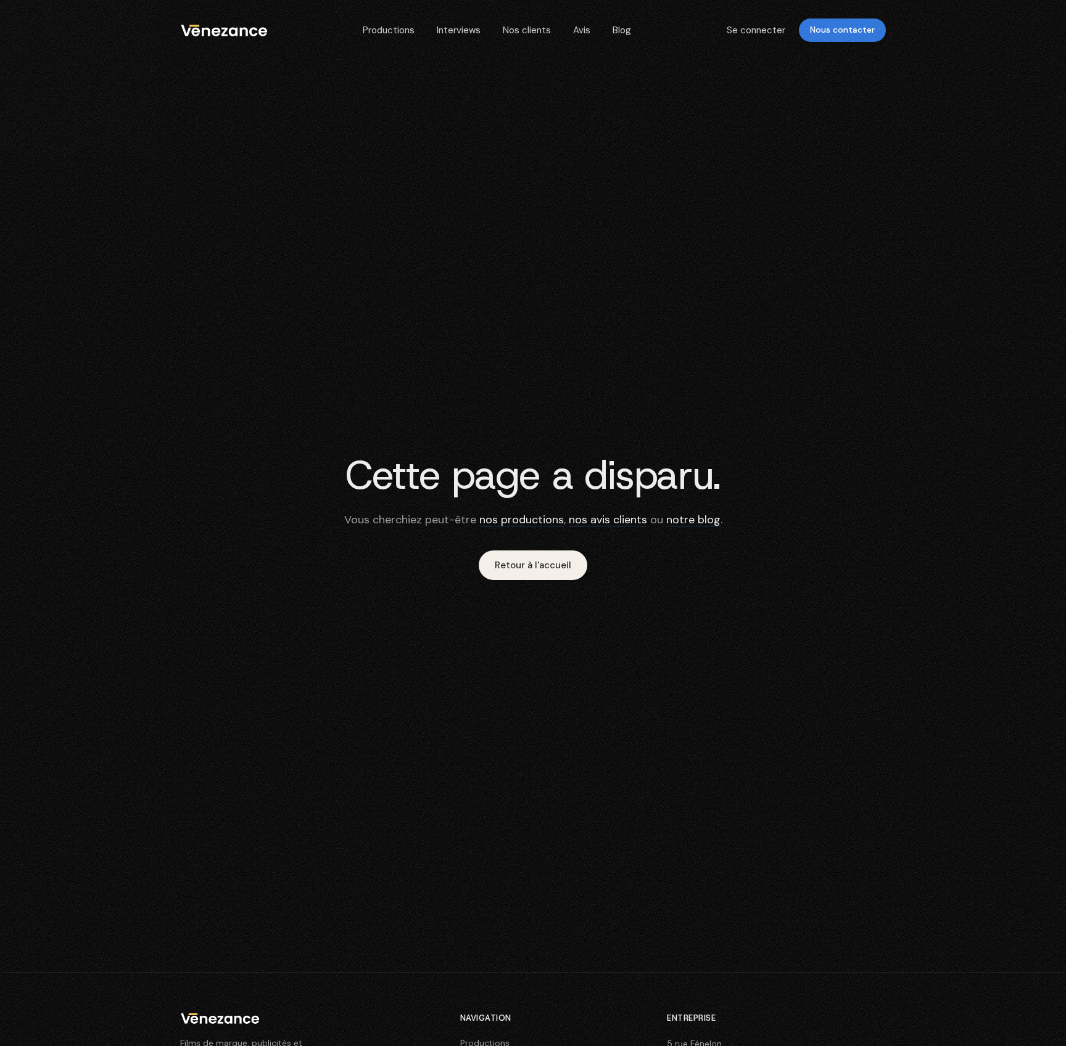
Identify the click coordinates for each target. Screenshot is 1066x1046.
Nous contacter (842, 29)
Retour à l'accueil (533, 565)
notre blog (693, 519)
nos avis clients (608, 519)
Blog (622, 30)
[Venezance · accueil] (224, 30)
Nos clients (527, 30)
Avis (581, 30)
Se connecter (756, 30)
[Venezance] (220, 1018)
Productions (389, 30)
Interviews (459, 30)
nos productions (521, 519)
